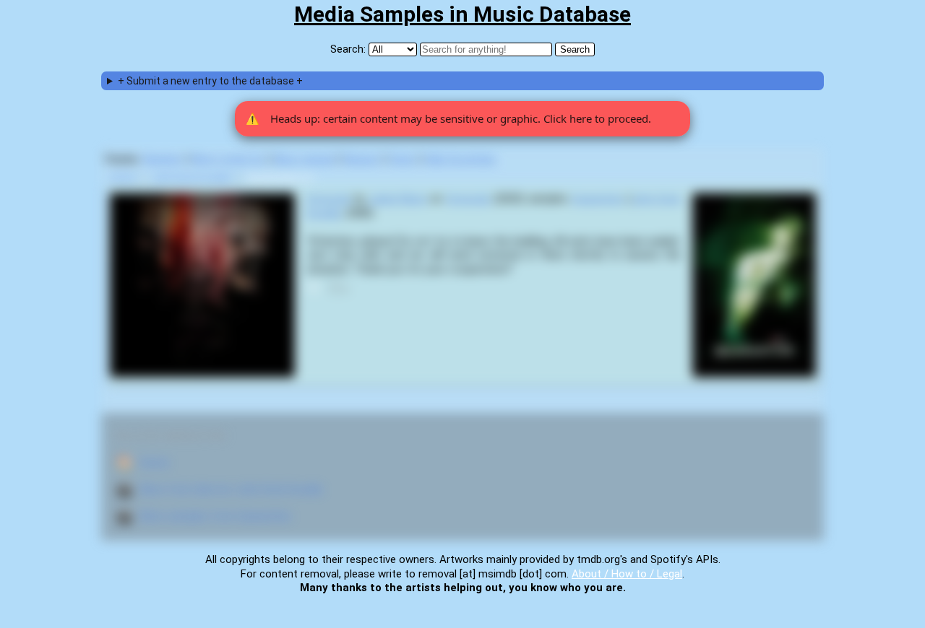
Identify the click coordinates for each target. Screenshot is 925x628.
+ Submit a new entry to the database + (210, 81)
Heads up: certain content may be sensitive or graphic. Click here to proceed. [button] (448, 118)
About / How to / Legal (627, 573)
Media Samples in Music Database (462, 14)
